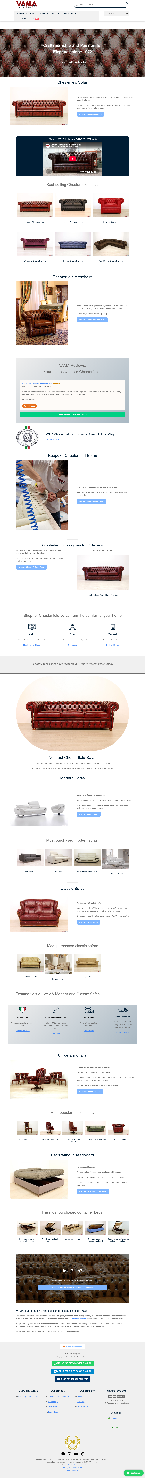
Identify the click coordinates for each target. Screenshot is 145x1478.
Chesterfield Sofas (25, 13)
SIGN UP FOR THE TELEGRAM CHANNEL (74, 1371)
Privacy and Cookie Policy (72, 1467)
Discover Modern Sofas (88, 814)
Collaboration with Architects (58, 1396)
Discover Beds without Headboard (93, 1191)
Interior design (53, 1401)
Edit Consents (72, 1470)
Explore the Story (52, 439)
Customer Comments (73, 1346)
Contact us (135, 1473)
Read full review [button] (29, 406)
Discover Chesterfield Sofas (90, 114)
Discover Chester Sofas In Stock (31, 567)
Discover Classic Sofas (88, 922)
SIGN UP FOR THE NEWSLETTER (74, 1379)
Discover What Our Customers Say (72, 414)
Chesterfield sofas (78, 1318)
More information (122, 1032)
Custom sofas (53, 1407)
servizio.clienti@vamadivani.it (75, 1465)
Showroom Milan (27, 18)
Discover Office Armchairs (90, 1091)
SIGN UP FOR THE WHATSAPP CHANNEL (74, 1363)
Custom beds (53, 1412)
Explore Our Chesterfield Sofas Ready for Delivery (72, 1287)
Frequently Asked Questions (28, 1396)
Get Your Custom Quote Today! (91, 501)
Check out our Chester (32, 645)
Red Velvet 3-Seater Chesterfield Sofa (37, 383)
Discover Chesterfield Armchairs (92, 320)
